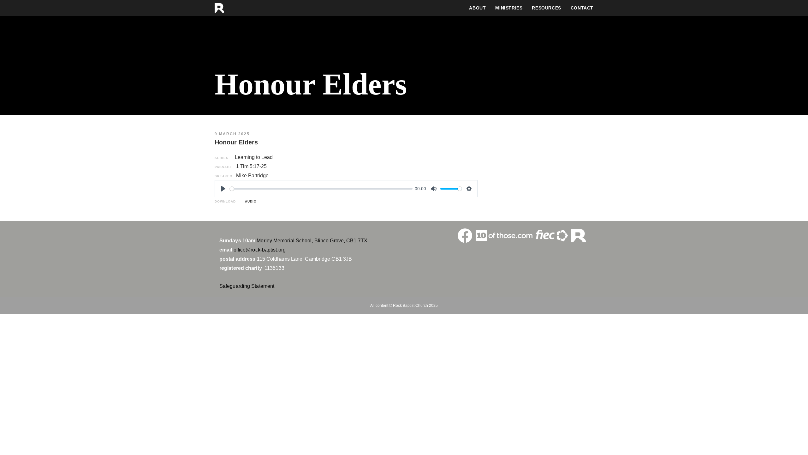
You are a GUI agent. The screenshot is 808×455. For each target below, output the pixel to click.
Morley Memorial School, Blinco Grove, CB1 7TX (312, 240)
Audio (249, 201)
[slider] (321, 189)
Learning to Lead (254, 157)
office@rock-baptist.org (260, 249)
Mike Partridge (252, 175)
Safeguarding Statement (246, 286)
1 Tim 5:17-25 (251, 166)
